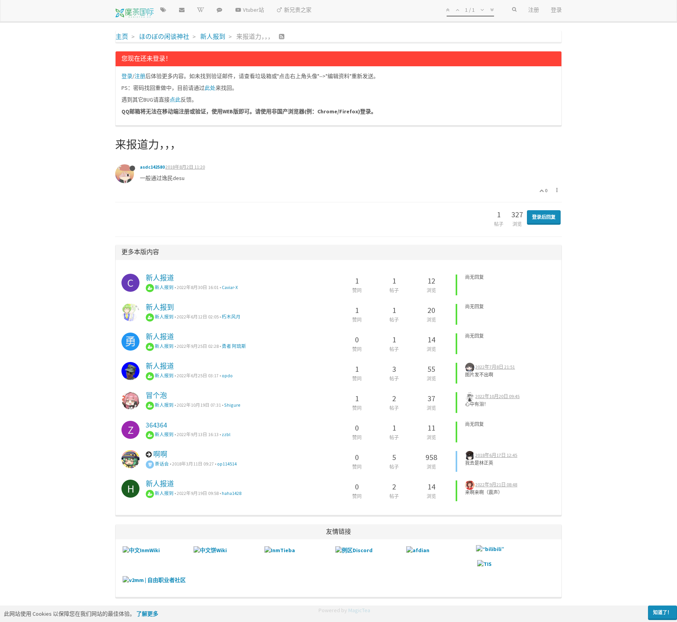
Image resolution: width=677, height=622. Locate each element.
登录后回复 (544, 217)
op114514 (227, 464)
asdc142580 (152, 167)
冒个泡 (156, 395)
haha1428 (231, 493)
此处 (210, 87)
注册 (139, 76)
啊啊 (160, 454)
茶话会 (161, 464)
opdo (227, 375)
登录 (126, 76)
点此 (175, 99)
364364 (156, 424)
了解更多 (147, 613)
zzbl (226, 434)
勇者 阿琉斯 (234, 346)
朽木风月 (231, 317)
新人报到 (164, 287)
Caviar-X (230, 287)
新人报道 (160, 277)
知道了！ (662, 612)
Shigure (232, 405)
